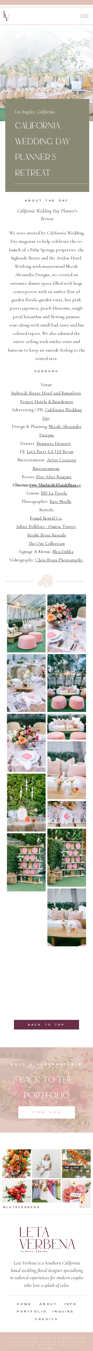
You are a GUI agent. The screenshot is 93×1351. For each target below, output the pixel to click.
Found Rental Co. (46, 518)
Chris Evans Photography (59, 560)
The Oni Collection (46, 543)
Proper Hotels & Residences (46, 401)
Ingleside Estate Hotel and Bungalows (46, 393)
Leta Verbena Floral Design (55, 485)
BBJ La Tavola (54, 493)
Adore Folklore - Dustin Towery (46, 527)
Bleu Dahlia (63, 552)
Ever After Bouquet (54, 477)
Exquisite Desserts (54, 443)
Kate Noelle (61, 501)
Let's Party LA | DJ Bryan (50, 452)
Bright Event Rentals (46, 535)
